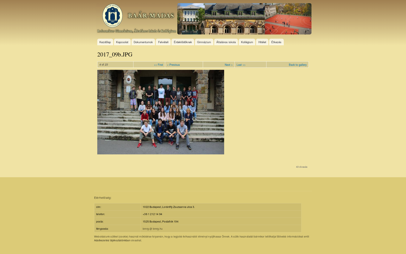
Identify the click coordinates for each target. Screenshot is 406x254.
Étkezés (276, 42)
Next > (229, 65)
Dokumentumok (143, 42)
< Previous (173, 65)
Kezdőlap (105, 42)
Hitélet (262, 42)
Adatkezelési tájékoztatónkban (112, 240)
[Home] (204, 19)
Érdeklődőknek (183, 42)
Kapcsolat (122, 42)
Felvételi (163, 42)
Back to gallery (298, 65)
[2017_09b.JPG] (160, 153)
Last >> (241, 65)
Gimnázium (204, 42)
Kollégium (247, 42)
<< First (158, 65)
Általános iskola (226, 42)
